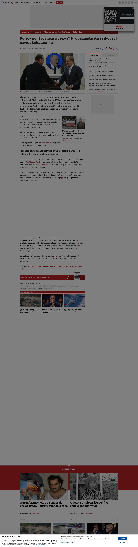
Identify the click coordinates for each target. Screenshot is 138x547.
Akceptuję (122, 538)
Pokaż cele (122, 542)
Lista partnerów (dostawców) (67, 542)
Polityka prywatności (40, 544)
